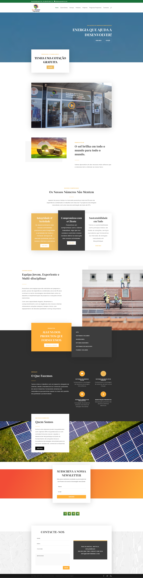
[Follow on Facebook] (65, 513)
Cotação (108, 40)
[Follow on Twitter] (69, 513)
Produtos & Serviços (51, 345)
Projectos (85, 7)
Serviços (71, 7)
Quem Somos (64, 7)
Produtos (78, 7)
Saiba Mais (99, 40)
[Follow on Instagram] (73, 513)
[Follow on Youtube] (78, 513)
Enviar (66, 568)
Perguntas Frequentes (95, 7)
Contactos (106, 7)
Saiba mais (40, 448)
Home (56, 7)
